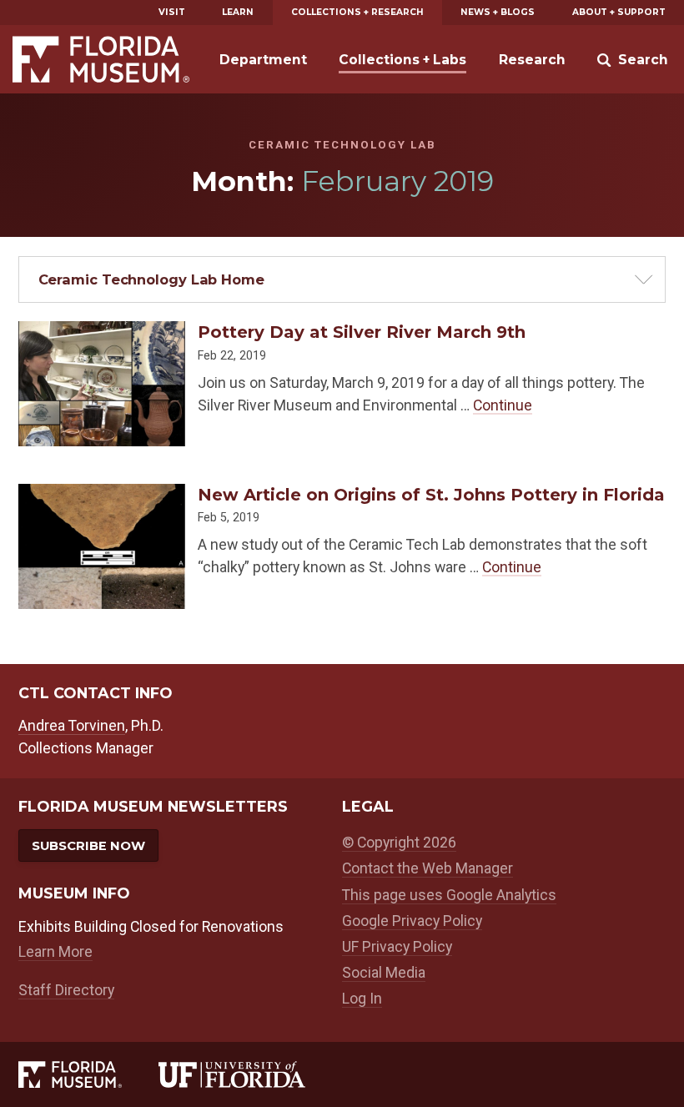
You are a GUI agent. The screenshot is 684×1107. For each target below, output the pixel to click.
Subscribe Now (88, 845)
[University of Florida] (250, 1075)
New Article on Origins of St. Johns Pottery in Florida (431, 495)
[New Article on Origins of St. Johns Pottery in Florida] (101, 495)
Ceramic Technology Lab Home (151, 279)
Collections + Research (357, 12)
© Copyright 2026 (399, 842)
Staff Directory (66, 990)
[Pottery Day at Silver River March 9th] (101, 332)
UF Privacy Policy (397, 946)
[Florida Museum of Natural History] (88, 1075)
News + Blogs (497, 12)
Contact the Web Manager (427, 868)
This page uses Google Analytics (449, 894)
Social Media (383, 972)
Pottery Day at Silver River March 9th (362, 332)
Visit (171, 12)
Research (532, 60)
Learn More (55, 951)
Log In (362, 998)
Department (263, 60)
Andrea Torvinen (71, 725)
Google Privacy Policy (412, 920)
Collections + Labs (402, 60)
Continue (502, 405)
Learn (238, 12)
